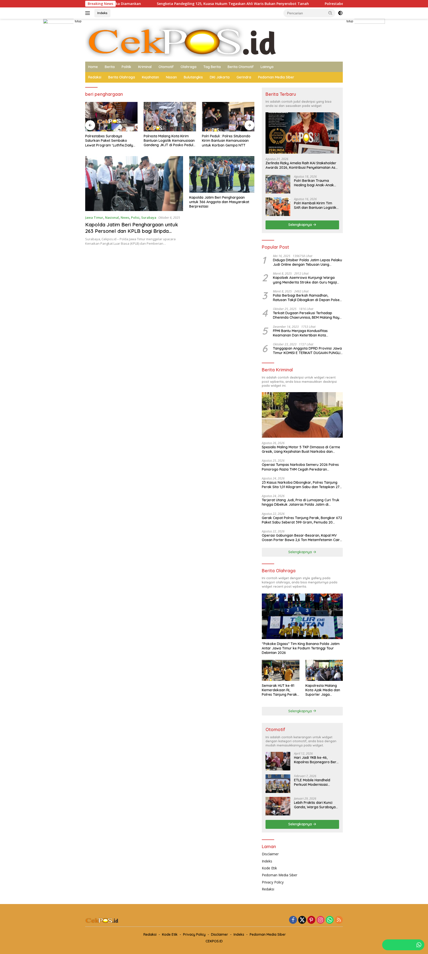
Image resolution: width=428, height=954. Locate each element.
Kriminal (145, 67)
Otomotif (166, 67)
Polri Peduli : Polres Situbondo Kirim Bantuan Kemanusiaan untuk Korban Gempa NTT (226, 140)
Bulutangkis (193, 77)
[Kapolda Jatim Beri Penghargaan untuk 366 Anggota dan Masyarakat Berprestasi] (221, 174)
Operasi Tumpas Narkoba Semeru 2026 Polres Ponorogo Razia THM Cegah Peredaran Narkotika (300, 466)
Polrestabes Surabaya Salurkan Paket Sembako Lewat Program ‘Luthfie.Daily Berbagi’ (109, 140)
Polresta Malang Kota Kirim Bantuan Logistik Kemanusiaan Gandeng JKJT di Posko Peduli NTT (169, 140)
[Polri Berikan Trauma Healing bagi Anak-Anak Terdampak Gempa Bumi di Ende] (278, 184)
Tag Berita (212, 67)
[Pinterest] (311, 920)
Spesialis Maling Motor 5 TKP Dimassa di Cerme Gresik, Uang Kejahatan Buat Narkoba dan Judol (301, 449)
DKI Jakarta (220, 77)
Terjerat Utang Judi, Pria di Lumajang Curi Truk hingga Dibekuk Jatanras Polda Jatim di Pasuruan (300, 502)
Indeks (102, 13)
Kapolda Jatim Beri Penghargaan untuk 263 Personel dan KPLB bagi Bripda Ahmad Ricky (131, 230)
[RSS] (339, 920)
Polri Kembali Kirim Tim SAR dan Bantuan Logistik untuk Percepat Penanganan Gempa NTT (315, 205)
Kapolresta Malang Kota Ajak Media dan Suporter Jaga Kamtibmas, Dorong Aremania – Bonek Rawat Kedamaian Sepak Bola (322, 690)
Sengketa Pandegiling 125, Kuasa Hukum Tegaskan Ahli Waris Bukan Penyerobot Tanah (194, 3)
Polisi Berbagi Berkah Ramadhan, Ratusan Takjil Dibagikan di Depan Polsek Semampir (307, 297)
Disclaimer (270, 854)
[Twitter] (302, 920)
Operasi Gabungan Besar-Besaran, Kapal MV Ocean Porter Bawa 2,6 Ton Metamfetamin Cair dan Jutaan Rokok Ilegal (301, 537)
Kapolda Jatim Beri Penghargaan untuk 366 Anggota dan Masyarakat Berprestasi (219, 202)
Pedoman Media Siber (276, 77)
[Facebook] (293, 920)
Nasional (112, 217)
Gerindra (244, 77)
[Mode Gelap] (340, 13)
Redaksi (94, 77)
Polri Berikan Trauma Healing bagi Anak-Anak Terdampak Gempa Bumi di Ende (315, 182)
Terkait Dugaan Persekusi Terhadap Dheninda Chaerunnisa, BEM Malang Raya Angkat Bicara (307, 315)
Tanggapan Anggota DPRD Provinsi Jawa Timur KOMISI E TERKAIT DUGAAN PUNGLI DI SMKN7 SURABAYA (307, 350)
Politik (126, 67)
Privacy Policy (273, 882)
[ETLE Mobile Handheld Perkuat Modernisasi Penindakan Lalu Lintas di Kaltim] (278, 783)
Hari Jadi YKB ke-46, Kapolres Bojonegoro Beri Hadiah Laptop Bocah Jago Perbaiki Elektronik (315, 759)
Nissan (171, 77)
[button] (330, 13)
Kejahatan (150, 77)
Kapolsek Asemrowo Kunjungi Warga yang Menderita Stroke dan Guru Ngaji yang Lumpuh (305, 279)
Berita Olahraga (121, 77)
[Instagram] (320, 920)
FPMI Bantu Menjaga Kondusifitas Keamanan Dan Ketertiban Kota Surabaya (300, 333)
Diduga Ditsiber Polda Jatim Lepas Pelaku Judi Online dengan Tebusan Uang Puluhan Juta (307, 262)
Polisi (135, 217)
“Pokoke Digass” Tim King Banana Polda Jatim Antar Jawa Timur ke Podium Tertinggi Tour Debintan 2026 (301, 648)
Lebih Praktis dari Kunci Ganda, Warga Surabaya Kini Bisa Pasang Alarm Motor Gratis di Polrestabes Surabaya (315, 804)
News (125, 217)
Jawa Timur (94, 217)
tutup (78, 21)
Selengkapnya (300, 224)
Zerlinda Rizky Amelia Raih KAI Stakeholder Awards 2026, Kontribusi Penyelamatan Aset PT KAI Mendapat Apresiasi (302, 165)
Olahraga (188, 67)
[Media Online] (214, 39)
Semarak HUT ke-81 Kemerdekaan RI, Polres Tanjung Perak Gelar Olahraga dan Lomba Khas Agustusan (279, 690)
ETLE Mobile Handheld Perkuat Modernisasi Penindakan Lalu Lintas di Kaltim (315, 782)
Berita (110, 67)
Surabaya (148, 217)
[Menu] (88, 13)
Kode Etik (269, 868)
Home (93, 67)
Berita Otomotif (241, 67)
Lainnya (267, 67)
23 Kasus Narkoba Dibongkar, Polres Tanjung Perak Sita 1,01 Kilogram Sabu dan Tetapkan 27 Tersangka (301, 484)
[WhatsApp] (330, 920)
